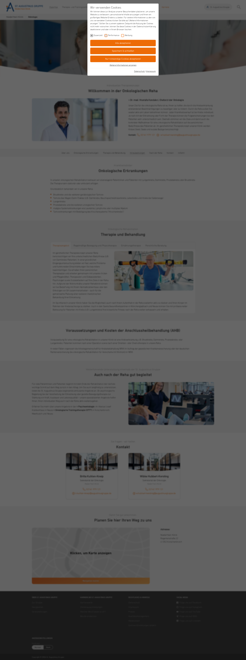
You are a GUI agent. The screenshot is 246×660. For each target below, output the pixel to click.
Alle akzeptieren (123, 43)
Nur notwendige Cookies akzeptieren (123, 58)
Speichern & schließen (123, 50)
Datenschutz (139, 71)
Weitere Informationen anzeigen (123, 65)
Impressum (151, 71)
